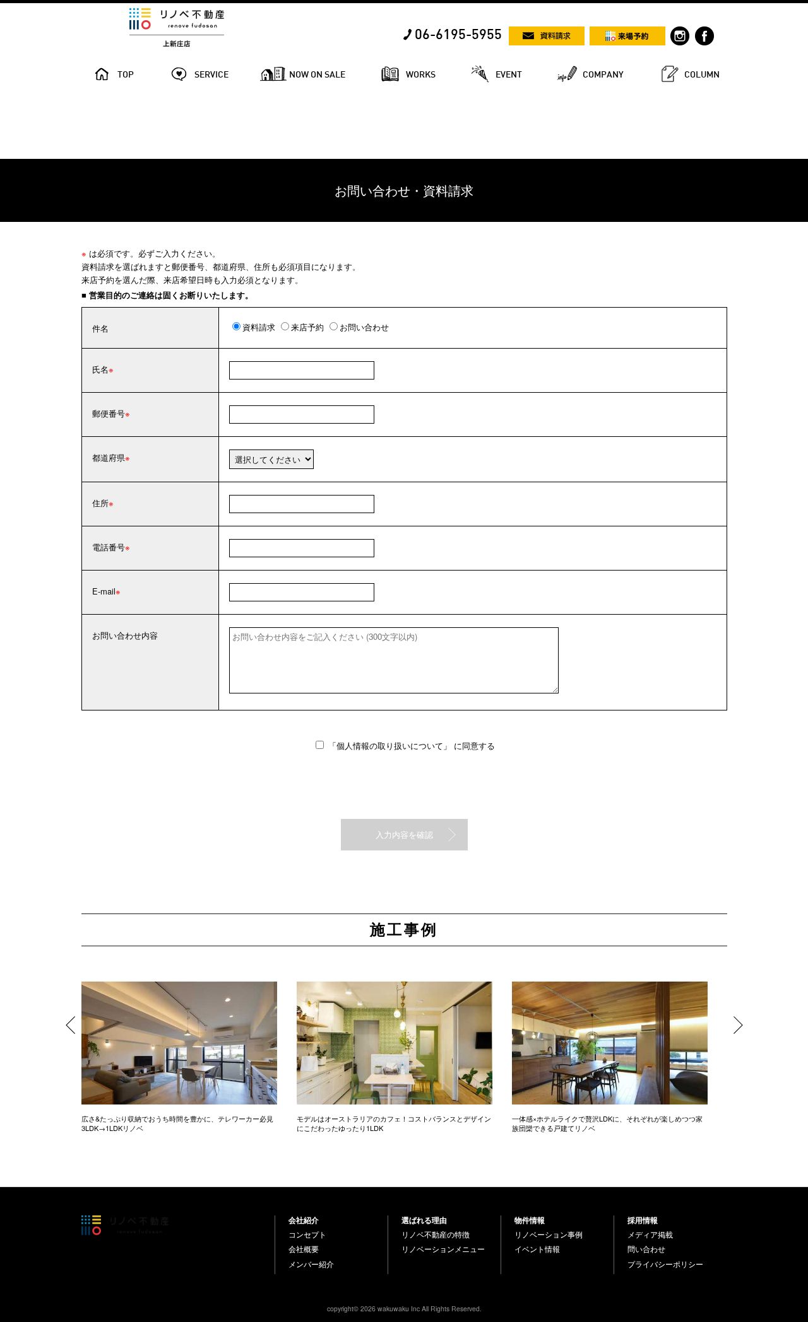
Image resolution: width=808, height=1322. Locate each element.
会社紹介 (303, 1220)
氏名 (100, 369)
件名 (100, 328)
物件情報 (529, 1220)
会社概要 (303, 1249)
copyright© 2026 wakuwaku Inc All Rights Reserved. (404, 1308)
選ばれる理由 (424, 1220)
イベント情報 (537, 1249)
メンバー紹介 (311, 1264)
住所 (100, 503)
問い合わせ (646, 1249)
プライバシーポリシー (665, 1264)
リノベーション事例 (548, 1234)
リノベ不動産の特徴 (435, 1234)
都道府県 (108, 457)
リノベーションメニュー (443, 1249)
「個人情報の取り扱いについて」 (391, 745)
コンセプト (307, 1234)
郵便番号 (108, 413)
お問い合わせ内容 (125, 635)
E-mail (104, 591)
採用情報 (642, 1220)
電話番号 (108, 547)
